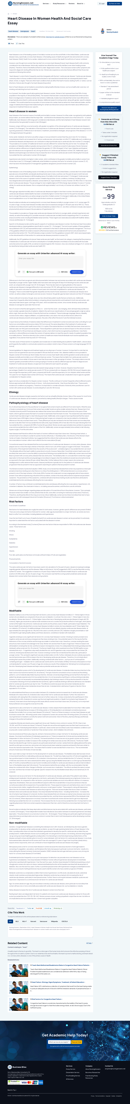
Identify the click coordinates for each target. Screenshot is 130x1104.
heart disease (13, 31)
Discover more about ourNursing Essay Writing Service (109, 108)
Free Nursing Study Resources (92, 1077)
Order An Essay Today (108, 216)
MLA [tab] (17, 921)
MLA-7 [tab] (24, 921)
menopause (25, 31)
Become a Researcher (93, 1072)
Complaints (119, 1096)
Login (103, 3)
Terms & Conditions (100, 1096)
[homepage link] (9, 13)
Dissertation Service (72, 1072)
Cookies (113, 1096)
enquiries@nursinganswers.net (115, 1069)
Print (12, 44)
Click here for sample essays (55, 37)
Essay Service (70, 1069)
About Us (80, 4)
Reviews (72, 4)
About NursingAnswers (93, 1069)
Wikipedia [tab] (54, 921)
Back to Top (11, 1090)
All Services (69, 1079)
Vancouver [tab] (43, 921)
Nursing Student (112, 32)
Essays (15, 13)
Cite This (21, 44)
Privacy (92, 1096)
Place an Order (115, 3)
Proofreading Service (73, 1076)
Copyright (108, 1096)
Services (46, 4)
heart (33, 31)
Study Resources (59, 4)
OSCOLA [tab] (65, 921)
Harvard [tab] (33, 921)
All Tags (89, 943)
